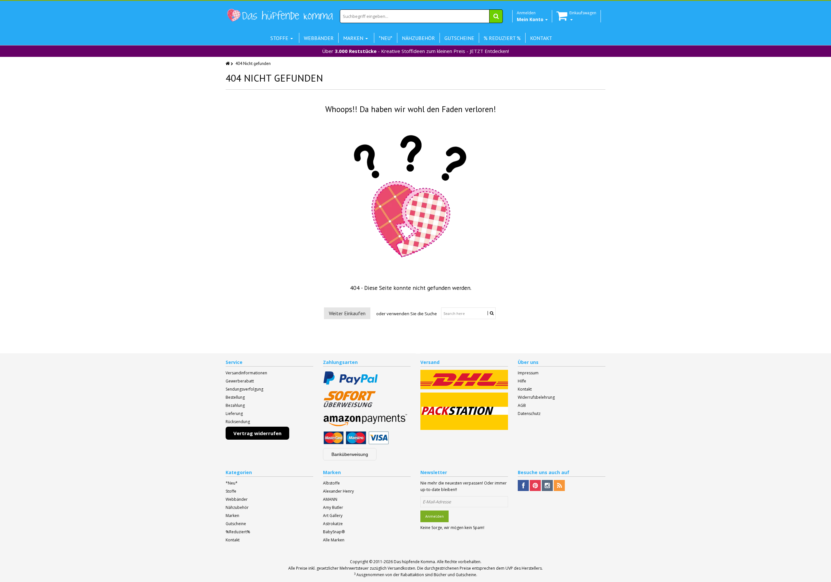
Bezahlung (235, 405)
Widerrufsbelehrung (536, 397)
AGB (522, 405)
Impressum (528, 373)
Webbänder (237, 499)
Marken (232, 515)
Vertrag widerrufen (257, 433)
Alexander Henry (338, 491)
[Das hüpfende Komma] (280, 15)
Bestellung (235, 397)
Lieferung (234, 413)
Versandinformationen (246, 373)
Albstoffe (331, 483)
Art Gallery (332, 515)
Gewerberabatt (240, 381)
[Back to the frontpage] (228, 63)
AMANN (330, 499)
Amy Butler (333, 507)
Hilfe (522, 381)
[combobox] (421, 16)
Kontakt (525, 389)
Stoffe (231, 491)
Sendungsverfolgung (244, 389)
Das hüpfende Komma (414, 561)
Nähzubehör (237, 507)
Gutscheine (236, 523)
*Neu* (232, 483)
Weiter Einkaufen (347, 313)
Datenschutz (529, 413)
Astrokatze (333, 523)
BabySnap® (334, 532)
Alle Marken (333, 540)
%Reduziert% (238, 532)
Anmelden (434, 516)
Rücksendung (238, 421)
